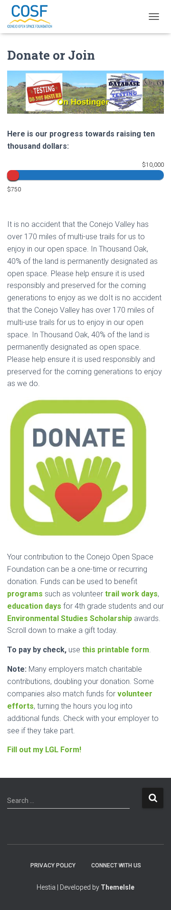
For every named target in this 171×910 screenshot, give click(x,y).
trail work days (131, 593)
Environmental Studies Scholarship (69, 618)
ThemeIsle (117, 887)
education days (34, 606)
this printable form (115, 649)
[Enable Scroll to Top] (152, 891)
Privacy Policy (53, 865)
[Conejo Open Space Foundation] (33, 16)
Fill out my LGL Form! (44, 749)
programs (25, 593)
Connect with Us (116, 865)
